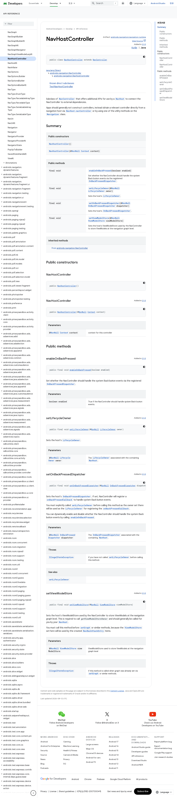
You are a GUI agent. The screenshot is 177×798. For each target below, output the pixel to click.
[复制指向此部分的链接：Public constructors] (80, 262)
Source (44, 755)
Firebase (101, 779)
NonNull (75, 151)
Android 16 (114, 746)
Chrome (87, 779)
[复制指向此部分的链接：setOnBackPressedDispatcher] (88, 474)
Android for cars (93, 757)
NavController (100, 59)
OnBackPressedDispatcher (102, 181)
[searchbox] (18, 24)
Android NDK (137, 765)
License (53, 791)
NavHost (120, 99)
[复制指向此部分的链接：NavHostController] (73, 275)
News (43, 759)
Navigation (53, 114)
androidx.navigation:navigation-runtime (128, 37)
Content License (117, 691)
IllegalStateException (61, 557)
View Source (137, 41)
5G (64, 763)
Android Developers (54, 29)
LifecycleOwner (96, 191)
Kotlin (134, 47)
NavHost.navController (78, 111)
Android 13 (113, 759)
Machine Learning (71, 746)
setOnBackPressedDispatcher (104, 203)
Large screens (92, 744)
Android (44, 741)
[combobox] (104, 3)
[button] (18, 163)
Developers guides (140, 751)
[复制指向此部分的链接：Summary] (64, 126)
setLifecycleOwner (99, 188)
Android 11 (113, 768)
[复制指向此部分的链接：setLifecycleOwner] (74, 418)
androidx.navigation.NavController (65, 73)
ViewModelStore (96, 220)
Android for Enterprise (50, 746)
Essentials (34, 3)
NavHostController (73, 59)
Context (85, 151)
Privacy (66, 759)
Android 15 (113, 750)
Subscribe (143, 791)
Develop (54, 3)
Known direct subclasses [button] (62, 85)
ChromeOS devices (94, 753)
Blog (42, 763)
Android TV (91, 762)
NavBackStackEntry (93, 631)
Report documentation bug (163, 747)
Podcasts (44, 768)
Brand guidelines (66, 791)
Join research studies (163, 757)
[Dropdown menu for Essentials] (42, 3)
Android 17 (113, 741)
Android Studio (158, 3)
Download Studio (139, 760)
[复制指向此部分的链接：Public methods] (73, 346)
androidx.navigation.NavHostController (71, 76)
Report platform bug (163, 741)
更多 (71, 3)
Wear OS (90, 749)
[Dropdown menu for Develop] (61, 3)
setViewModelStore (99, 218)
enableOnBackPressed (100, 170)
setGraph (85, 627)
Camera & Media (70, 755)
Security (44, 750)
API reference (11, 13)
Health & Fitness (70, 750)
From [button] (70, 248)
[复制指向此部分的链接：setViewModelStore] (75, 593)
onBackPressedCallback (59, 499)
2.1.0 (144, 44)
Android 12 (113, 763)
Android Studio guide (141, 747)
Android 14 (114, 755)
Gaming (67, 741)
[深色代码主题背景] (144, 56)
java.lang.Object (53, 70)
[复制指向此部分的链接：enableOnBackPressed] (78, 359)
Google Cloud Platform (120, 779)
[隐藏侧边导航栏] (33, 793)
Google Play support (163, 752)
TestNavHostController (61, 86)
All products (141, 779)
